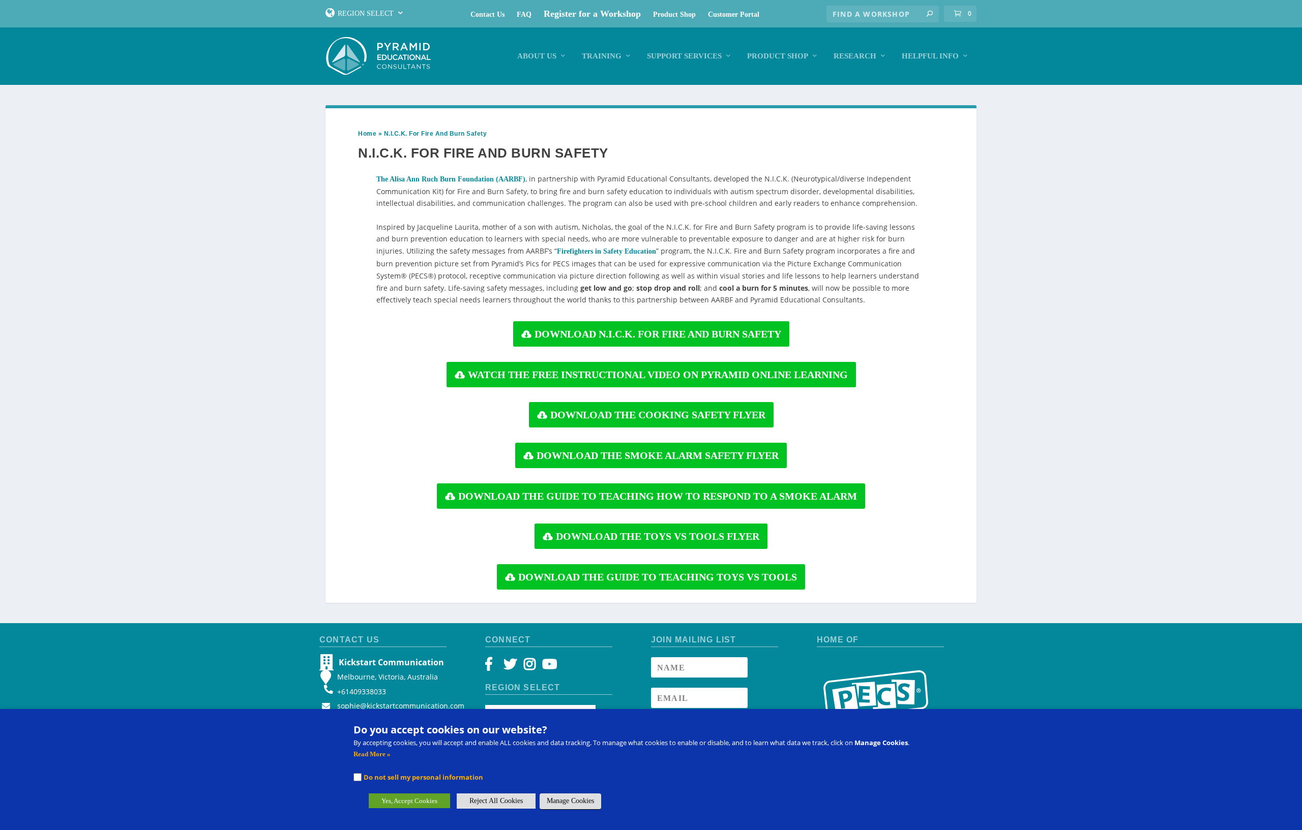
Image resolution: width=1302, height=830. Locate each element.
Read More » (372, 754)
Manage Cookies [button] (570, 801)
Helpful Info (930, 56)
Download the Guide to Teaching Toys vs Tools (657, 576)
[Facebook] (493, 666)
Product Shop (674, 14)
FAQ (524, 14)
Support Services (684, 56)
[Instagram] (529, 666)
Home (367, 133)
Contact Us (487, 14)
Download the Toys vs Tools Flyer (657, 536)
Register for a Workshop (592, 14)
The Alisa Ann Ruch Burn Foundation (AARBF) (450, 179)
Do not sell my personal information (423, 777)
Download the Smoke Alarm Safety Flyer (658, 455)
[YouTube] (548, 666)
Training (602, 56)
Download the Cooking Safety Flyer (657, 414)
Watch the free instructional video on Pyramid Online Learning (658, 374)
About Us (536, 56)
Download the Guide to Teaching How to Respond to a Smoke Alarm (657, 496)
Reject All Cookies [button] (496, 801)
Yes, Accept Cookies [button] (409, 801)
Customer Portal (733, 14)
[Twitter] (512, 666)
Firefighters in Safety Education (606, 251)
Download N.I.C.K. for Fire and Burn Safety (658, 334)
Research (855, 56)
